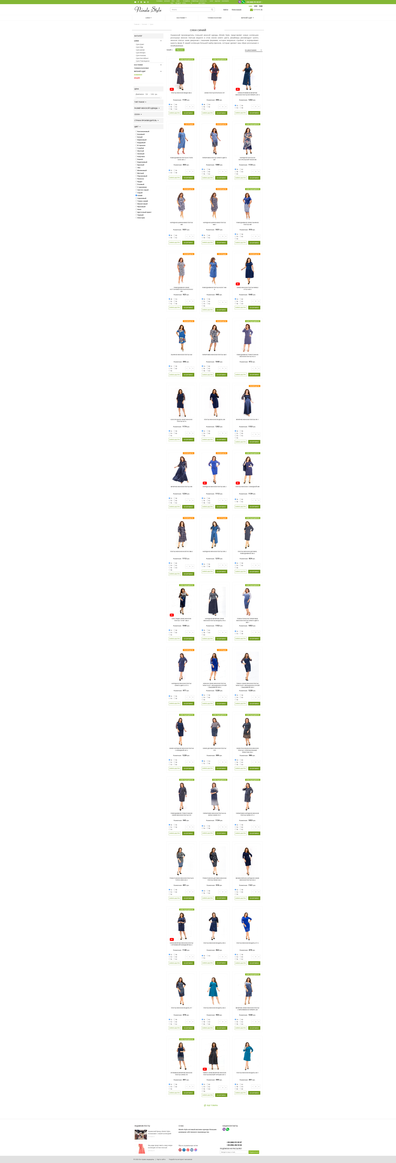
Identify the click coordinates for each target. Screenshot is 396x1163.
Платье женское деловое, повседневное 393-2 (247, 552)
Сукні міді (139, 47)
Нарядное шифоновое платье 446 (181, 223)
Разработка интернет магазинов (180, 1159)
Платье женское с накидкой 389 (247, 487)
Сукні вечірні (140, 53)
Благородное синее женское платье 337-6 (181, 420)
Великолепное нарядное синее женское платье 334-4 (247, 879)
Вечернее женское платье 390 (181, 487)
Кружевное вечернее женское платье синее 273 (181, 1074)
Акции (137, 78)
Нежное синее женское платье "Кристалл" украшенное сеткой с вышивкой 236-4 (214, 685)
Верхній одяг (246, 18)
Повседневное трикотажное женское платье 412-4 (247, 355)
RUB (260, 6)
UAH (250, 6)
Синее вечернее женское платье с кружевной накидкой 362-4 (181, 944)
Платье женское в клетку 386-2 (181, 551)
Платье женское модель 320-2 (214, 1008)
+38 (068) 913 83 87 (234, 1142)
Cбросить (179, 50)
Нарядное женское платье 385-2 (214, 487)
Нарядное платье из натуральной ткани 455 (247, 159)
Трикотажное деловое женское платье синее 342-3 (214, 879)
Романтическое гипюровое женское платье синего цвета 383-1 (247, 620)
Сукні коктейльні (142, 58)
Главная (136, 24)
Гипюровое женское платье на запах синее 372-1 (214, 814)
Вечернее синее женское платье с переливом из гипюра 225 (247, 1009)
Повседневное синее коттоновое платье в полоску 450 (181, 289)
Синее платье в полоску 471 (214, 93)
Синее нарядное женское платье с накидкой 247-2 (181, 749)
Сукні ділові (140, 50)
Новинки (138, 75)
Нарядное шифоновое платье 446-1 (214, 223)
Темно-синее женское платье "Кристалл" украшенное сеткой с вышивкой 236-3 (247, 685)
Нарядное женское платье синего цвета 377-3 (181, 684)
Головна (159, 1)
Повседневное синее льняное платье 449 (247, 223)
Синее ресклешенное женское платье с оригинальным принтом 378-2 (247, 750)
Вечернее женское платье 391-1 (247, 419)
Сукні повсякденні (142, 61)
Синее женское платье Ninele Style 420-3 (247, 288)
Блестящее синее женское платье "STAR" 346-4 (181, 619)
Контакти (225, 1)
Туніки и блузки (214, 18)
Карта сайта (161, 1159)
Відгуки (217, 1)
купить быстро (175, 113)
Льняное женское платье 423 (181, 355)
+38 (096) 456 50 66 (234, 1145)
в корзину (188, 113)
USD (255, 6)
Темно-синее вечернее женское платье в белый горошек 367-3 (214, 1074)
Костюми (181, 18)
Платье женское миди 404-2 (181, 93)
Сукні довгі (140, 44)
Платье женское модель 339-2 (214, 943)
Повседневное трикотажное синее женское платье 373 (181, 814)
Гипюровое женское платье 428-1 (214, 355)
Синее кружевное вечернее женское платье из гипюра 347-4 (247, 94)
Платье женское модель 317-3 (247, 943)
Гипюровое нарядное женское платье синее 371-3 (247, 814)
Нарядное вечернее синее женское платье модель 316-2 (214, 619)
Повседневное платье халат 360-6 (214, 288)
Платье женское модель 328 (214, 419)
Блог (211, 1)
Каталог (167, 1)
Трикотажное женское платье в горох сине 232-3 (181, 879)
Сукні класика (141, 55)
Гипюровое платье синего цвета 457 (214, 159)
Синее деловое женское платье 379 (214, 749)
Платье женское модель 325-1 (247, 1073)
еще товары (212, 1105)
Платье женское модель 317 (181, 1008)
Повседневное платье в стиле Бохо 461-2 (181, 159)
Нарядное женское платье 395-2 (214, 551)
